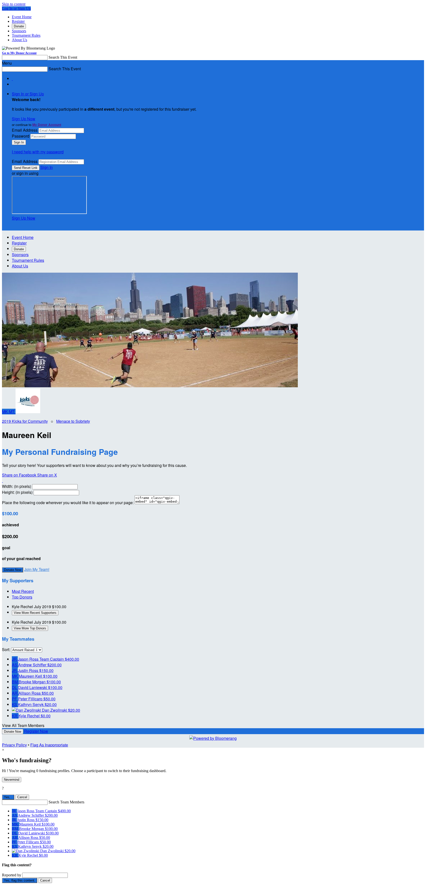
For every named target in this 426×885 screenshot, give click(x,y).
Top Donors (22, 597)
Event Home (22, 17)
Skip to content (13, 4)
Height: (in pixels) (17, 492)
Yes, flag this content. (19, 880)
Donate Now (12, 570)
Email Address (24, 130)
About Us (19, 40)
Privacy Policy (14, 745)
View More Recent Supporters (35, 613)
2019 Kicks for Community (25, 421)
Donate (19, 26)
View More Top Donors (30, 628)
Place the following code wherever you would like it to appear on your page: (68, 502)
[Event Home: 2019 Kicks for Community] (28, 411)
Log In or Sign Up (16, 8)
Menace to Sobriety (73, 421)
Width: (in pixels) (16, 486)
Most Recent (23, 591)
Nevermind (11, 779)
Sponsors (19, 31)
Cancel (22, 797)
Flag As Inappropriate (49, 745)
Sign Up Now (23, 119)
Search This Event (63, 57)
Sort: (6, 649)
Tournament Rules (26, 35)
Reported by (11, 875)
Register (18, 21)
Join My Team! (36, 569)
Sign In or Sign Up (28, 94)
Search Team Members (66, 802)
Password (20, 136)
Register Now (36, 731)
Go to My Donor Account (19, 53)
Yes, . (8, 797)
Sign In (46, 167)
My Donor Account (46, 124)
